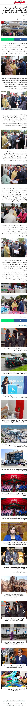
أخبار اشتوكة (14, 591)
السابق (24, 572)
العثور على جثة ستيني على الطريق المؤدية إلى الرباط (15, 373)
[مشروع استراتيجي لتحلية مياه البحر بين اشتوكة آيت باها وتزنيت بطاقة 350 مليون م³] (14, 434)
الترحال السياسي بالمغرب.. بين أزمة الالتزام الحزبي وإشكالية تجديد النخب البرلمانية (14, 642)
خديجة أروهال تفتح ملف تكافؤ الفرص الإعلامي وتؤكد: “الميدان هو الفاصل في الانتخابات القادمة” (15, 543)
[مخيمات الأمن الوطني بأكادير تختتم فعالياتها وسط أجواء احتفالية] (14, 483)
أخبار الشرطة (14, 615)
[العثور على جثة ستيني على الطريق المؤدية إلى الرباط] (14, 362)
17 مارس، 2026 (23, 19)
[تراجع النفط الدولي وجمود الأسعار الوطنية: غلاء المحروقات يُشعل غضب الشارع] (14, 657)
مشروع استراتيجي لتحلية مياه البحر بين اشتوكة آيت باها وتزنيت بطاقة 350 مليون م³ (14, 445)
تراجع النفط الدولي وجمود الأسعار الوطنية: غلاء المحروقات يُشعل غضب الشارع (14, 666)
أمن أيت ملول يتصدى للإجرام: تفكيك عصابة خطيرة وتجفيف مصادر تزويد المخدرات (15, 349)
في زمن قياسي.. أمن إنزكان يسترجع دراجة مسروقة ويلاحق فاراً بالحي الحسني (15, 567)
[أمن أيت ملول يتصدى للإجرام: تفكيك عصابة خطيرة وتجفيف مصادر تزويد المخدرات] (14, 337)
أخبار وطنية (14, 639)
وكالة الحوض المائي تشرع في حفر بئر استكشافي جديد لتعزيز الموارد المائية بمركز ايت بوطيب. (14, 595)
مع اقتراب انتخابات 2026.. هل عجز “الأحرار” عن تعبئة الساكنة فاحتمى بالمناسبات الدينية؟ (15, 396)
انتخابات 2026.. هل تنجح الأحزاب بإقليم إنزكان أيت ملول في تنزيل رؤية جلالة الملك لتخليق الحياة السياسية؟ (14, 421)
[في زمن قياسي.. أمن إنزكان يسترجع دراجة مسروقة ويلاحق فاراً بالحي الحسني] (14, 556)
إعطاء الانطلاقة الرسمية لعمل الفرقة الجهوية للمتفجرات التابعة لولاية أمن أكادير (14, 470)
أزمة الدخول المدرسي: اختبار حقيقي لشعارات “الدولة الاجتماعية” (14, 689)
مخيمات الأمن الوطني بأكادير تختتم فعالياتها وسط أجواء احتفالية (14, 494)
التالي (20, 572)
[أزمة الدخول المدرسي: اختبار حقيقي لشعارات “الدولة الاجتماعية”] (14, 680)
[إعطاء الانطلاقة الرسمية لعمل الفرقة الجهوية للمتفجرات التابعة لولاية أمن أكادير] (14, 458)
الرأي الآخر (14, 701)
